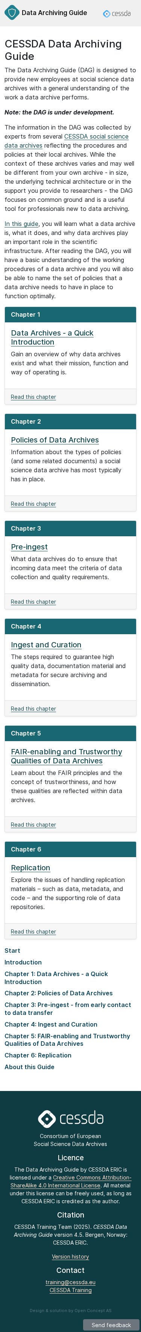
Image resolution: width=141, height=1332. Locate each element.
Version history (70, 1256)
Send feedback (111, 1325)
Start (12, 950)
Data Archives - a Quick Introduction (52, 337)
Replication (30, 867)
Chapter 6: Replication (38, 1055)
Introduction (23, 962)
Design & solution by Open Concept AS (71, 1310)
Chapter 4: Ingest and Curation (51, 1024)
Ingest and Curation (46, 644)
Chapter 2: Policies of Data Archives (59, 993)
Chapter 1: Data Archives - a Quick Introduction (56, 978)
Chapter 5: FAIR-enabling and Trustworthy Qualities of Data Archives (67, 1040)
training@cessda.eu (70, 1282)
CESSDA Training (71, 1290)
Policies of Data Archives (55, 439)
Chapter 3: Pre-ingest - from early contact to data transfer (68, 1008)
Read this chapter (33, 397)
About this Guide (30, 1067)
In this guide (21, 223)
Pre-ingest (29, 546)
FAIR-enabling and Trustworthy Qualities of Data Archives (66, 756)
